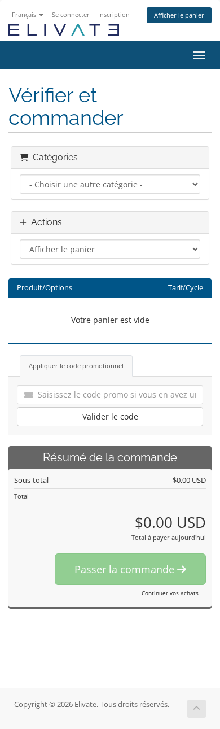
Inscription (114, 14)
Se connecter (71, 14)
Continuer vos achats (170, 593)
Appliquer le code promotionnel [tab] (76, 365)
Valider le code (110, 416)
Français (25, 14)
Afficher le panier (179, 15)
